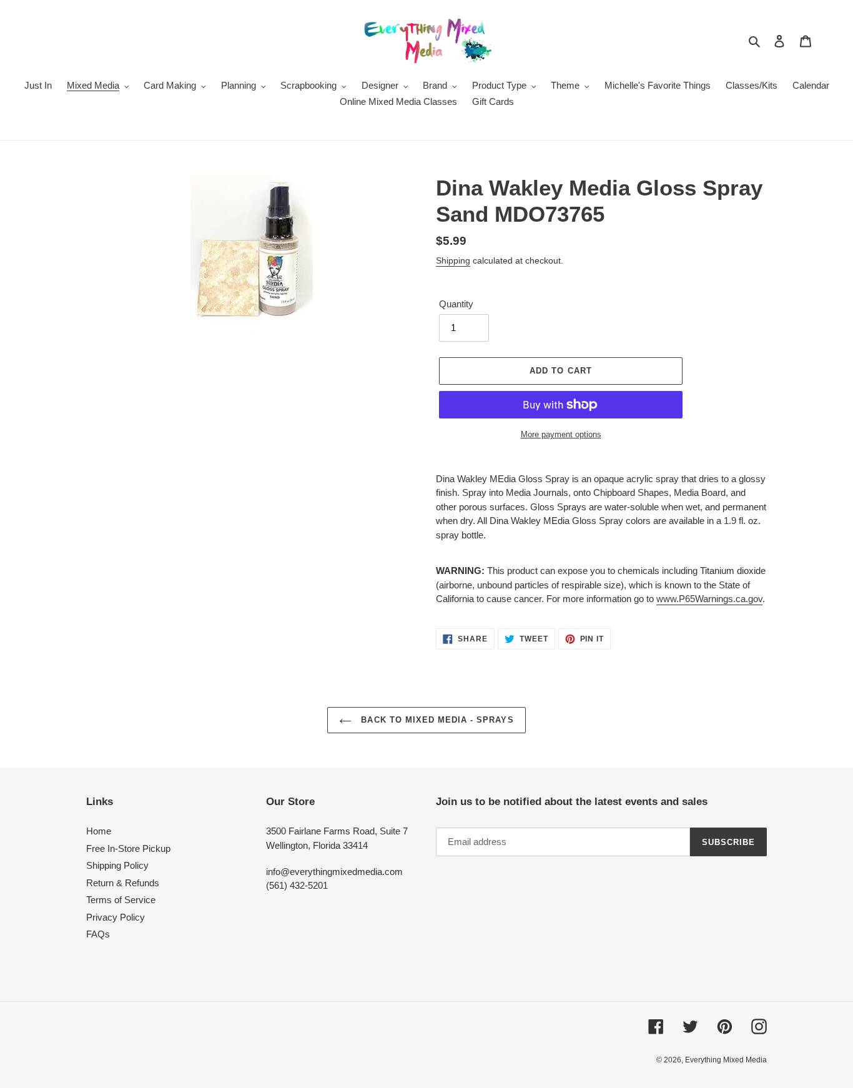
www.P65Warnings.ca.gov (709, 598)
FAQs (98, 934)
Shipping (453, 260)
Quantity (456, 304)
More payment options (561, 434)
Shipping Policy (117, 865)
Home (98, 831)
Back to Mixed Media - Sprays (435, 720)
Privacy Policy (115, 917)
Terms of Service (120, 899)
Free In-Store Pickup (128, 848)
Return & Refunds (122, 883)
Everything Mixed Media (726, 1060)
